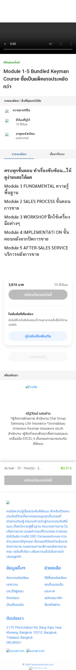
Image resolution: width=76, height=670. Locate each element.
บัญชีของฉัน (15, 605)
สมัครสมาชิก (53, 598)
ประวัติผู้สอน (14, 591)
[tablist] (38, 154)
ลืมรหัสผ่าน (52, 605)
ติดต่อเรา (12, 598)
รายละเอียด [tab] (19, 154)
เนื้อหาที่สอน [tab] (57, 154)
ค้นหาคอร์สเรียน (17, 578)
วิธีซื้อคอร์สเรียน (55, 578)
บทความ (12, 584)
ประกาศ (49, 591)
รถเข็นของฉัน (53, 584)
